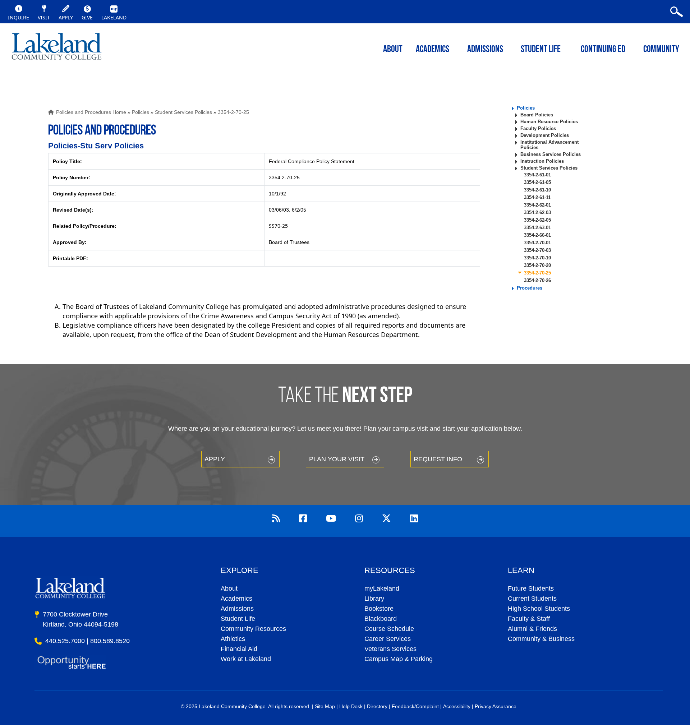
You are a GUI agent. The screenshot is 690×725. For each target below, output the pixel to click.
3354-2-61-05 (537, 182)
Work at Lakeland (246, 658)
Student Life (541, 50)
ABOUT (392, 50)
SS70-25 (278, 225)
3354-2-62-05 (537, 220)
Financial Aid (239, 648)
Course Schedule (389, 628)
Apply (214, 459)
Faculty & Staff (529, 618)
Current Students (532, 598)
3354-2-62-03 (537, 212)
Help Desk (351, 706)
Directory (377, 706)
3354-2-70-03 (537, 250)
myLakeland (56, 48)
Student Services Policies (183, 112)
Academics (236, 598)
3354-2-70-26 (537, 280)
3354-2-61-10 (537, 190)
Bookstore (379, 608)
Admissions (485, 50)
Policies (140, 112)
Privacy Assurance (495, 706)
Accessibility (456, 706)
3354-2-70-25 (233, 112)
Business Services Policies (550, 154)
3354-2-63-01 (537, 227)
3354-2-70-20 (537, 265)
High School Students (539, 608)
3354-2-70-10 (537, 257)
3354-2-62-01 (537, 205)
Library (374, 598)
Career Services (387, 638)
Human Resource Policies (549, 121)
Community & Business (541, 638)
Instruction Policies (542, 161)
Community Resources (253, 628)
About (229, 588)
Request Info (438, 459)
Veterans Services (390, 648)
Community (661, 50)
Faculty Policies (538, 128)
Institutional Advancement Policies (549, 144)
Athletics (233, 638)
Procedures (529, 288)
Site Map (325, 706)
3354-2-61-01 (537, 174)
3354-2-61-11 (537, 197)
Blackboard (380, 618)
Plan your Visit (336, 459)
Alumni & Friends (532, 628)
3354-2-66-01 (537, 235)
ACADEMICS (432, 50)
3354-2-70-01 (537, 242)
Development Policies (544, 135)
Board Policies (536, 114)
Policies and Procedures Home (91, 112)
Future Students (531, 588)
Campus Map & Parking (398, 658)
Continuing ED (603, 50)
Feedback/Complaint (415, 706)
